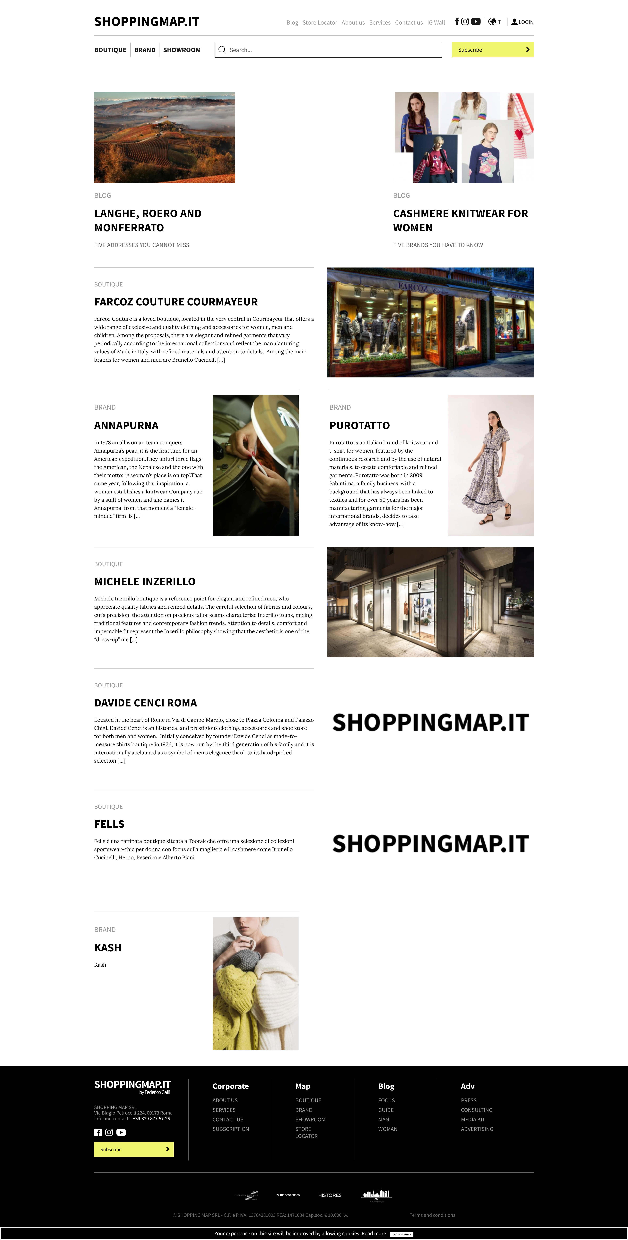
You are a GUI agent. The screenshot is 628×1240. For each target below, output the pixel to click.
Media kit (473, 1119)
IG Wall (436, 22)
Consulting (477, 1109)
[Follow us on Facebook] (457, 22)
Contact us (409, 22)
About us (353, 22)
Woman (388, 1128)
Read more (374, 1233)
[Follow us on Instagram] (465, 22)
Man (383, 1119)
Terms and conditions (432, 1215)
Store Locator (320, 22)
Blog (292, 22)
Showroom (182, 49)
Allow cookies (402, 1234)
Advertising (477, 1128)
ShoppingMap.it (147, 21)
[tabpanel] (164, 174)
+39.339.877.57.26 (151, 1118)
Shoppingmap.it (132, 1086)
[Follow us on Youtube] (474, 22)
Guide (386, 1109)
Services (380, 22)
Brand (145, 49)
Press (469, 1100)
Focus (386, 1100)
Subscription (231, 1128)
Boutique (110, 49)
